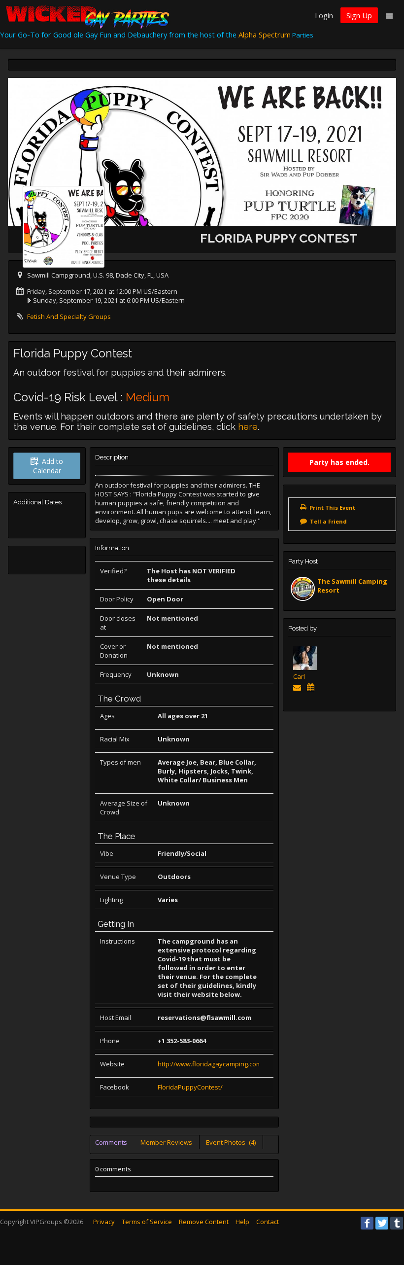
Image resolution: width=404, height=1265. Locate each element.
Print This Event (332, 507)
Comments (111, 1142)
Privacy (104, 1221)
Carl (299, 676)
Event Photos (231, 1142)
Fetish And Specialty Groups (69, 316)
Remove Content (204, 1221)
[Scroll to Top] (382, 1218)
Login (324, 15)
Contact (267, 1221)
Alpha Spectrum (264, 34)
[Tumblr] (396, 1223)
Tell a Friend (328, 521)
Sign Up (359, 15)
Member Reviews (166, 1142)
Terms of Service (147, 1221)
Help (242, 1221)
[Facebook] (367, 1223)
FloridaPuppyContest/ (190, 1087)
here (248, 427)
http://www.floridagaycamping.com (210, 1063)
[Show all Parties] (312, 687)
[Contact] (298, 687)
